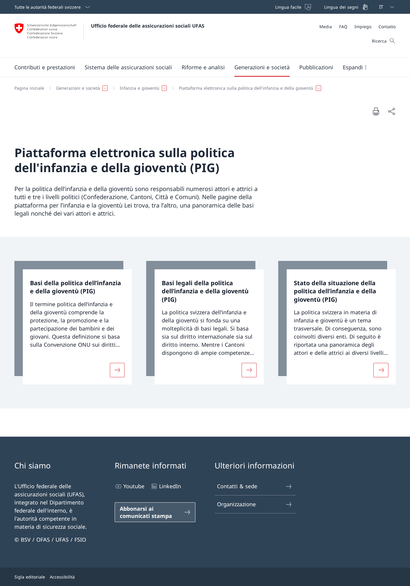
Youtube (133, 486)
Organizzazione (236, 504)
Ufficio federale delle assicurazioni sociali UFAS (147, 25)
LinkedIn (170, 486)
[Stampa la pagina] (376, 111)
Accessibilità (62, 577)
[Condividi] (391, 111)
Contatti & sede (237, 486)
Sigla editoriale (29, 577)
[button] (45, 67)
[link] (73, 323)
